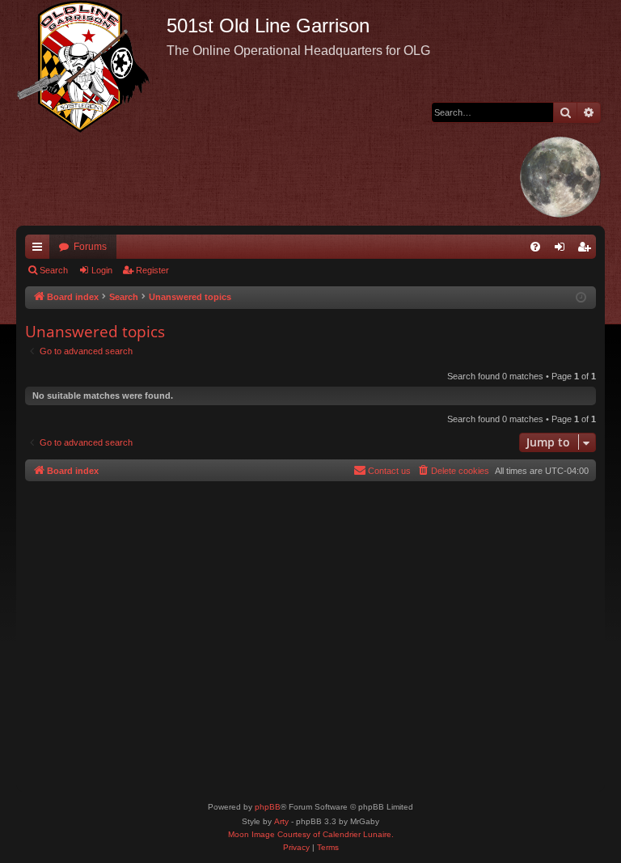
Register (152, 270)
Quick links (40, 250)
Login (101, 270)
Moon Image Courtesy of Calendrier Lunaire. (311, 834)
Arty (281, 821)
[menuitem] (535, 247)
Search (54, 270)
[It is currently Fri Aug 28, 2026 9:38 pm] (581, 298)
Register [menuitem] (587, 250)
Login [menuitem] (563, 250)
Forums (90, 246)
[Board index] (91, 66)
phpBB (268, 806)
